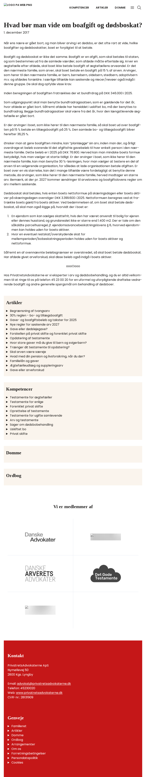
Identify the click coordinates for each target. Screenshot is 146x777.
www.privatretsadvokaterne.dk (39, 693)
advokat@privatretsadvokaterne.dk (44, 683)
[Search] (139, 8)
